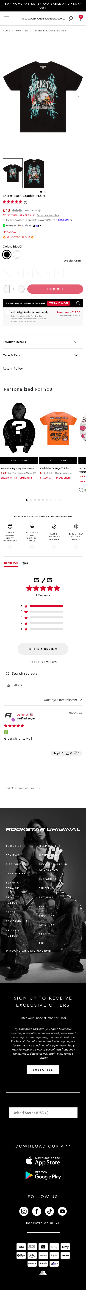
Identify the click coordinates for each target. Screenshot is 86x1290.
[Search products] (71, 18)
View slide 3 (35, 500)
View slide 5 (43, 500)
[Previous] (8, 97)
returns (46, 897)
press (10, 912)
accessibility (18, 921)
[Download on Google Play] (43, 1175)
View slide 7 (51, 500)
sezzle (44, 934)
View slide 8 (55, 500)
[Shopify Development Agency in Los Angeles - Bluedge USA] (43, 1273)
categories (16, 873)
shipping (46, 888)
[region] (43, 607)
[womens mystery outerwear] (19, 428)
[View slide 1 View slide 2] (43, 173)
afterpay (47, 925)
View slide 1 (41, 192)
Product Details (14, 341)
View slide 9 (60, 500)
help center (50, 846)
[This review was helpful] (67, 753)
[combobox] (63, 700)
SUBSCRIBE (43, 1070)
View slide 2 (45, 192)
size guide (15, 864)
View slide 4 (39, 500)
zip (41, 943)
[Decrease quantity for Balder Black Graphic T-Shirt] (6, 289)
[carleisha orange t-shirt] (58, 428)
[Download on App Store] (43, 1160)
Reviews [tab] (11, 563)
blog (43, 906)
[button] (78, 18)
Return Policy (13, 368)
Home (6, 30)
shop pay (47, 915)
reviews (13, 855)
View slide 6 (47, 500)
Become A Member (48, 215)
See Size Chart (72, 260)
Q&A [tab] (25, 563)
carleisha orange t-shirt (54, 468)
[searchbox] (46, 673)
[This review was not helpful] (75, 753)
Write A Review (43, 649)
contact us (49, 855)
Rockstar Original (43, 1223)
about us (14, 846)
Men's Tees (22, 30)
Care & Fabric (13, 355)
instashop (48, 879)
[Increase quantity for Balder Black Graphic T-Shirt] (21, 289)
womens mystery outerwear (18, 468)
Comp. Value (30, 210)
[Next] (78, 97)
